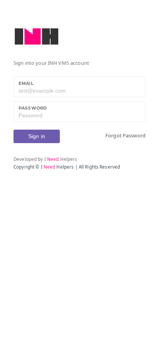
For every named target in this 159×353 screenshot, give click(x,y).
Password (33, 108)
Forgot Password (125, 135)
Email (26, 83)
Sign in (36, 136)
